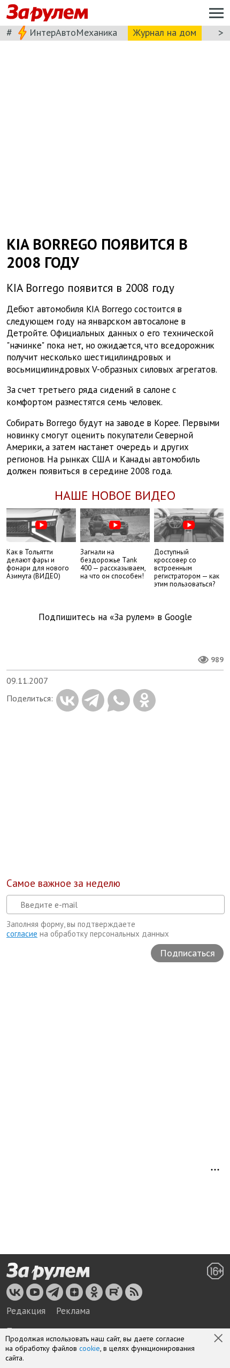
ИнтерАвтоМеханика (73, 32)
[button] (219, 1339)
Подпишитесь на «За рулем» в (115, 617)
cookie (89, 1348)
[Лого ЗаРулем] (47, 13)
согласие (21, 934)
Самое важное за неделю (63, 883)
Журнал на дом (164, 32)
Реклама (73, 1311)
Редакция (25, 1311)
